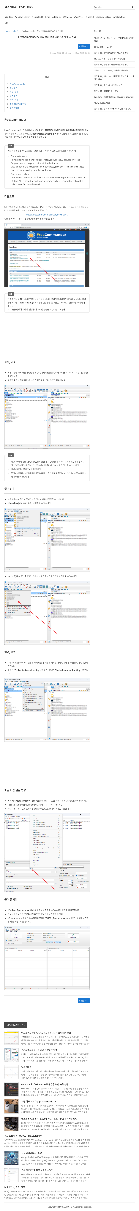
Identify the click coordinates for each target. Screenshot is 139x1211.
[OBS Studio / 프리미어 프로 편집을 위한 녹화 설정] (11, 1089)
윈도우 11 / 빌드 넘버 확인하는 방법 (108, 85)
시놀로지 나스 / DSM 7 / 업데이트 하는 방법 (111, 70)
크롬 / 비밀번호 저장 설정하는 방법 (37, 1170)
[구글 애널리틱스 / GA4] (11, 1157)
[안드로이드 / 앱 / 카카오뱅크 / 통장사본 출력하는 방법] (11, 1037)
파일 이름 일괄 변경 (16, 104)
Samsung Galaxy (103, 16)
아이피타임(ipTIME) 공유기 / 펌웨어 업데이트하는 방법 (114, 39)
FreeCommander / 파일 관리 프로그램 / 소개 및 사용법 (47, 37)
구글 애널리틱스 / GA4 (31, 1152)
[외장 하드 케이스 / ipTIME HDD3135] (11, 1106)
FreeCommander (16, 84)
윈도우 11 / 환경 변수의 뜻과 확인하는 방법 (111, 64)
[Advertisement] (47, 64)
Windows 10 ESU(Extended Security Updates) (114, 96)
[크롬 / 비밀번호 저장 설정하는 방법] (11, 1174)
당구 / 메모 (26, 1067)
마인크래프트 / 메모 (102, 102)
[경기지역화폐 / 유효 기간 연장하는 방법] (11, 1054)
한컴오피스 (67, 16)
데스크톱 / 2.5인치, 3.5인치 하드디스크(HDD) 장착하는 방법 (49, 1118)
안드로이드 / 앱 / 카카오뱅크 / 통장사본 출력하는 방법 (46, 1032)
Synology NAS (119, 16)
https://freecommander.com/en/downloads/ (47, 214)
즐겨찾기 (12, 96)
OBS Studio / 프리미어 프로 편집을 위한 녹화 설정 (44, 1084)
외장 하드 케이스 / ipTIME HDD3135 (38, 1101)
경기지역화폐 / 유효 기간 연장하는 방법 (39, 1049)
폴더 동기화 (13, 108)
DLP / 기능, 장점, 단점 (14, 1187)
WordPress (78, 16)
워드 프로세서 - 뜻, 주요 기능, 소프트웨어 (23, 1135)
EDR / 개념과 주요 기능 (103, 46)
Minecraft (90, 16)
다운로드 (12, 88)
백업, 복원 (12, 100)
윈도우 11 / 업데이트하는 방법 (106, 91)
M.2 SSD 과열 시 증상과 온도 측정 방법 (109, 58)
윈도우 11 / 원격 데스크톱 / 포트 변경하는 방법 (112, 108)
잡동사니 (8, 22)
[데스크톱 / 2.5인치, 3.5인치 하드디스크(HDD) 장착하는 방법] (11, 1123)
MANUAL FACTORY (18, 7)
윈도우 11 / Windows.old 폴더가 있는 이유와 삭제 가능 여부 (114, 78)
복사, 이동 (12, 92)
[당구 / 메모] (11, 1071)
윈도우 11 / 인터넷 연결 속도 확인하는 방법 (111, 52)
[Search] (132, 7)
